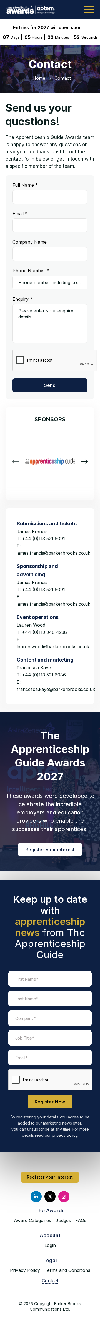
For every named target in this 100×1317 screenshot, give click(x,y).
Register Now (50, 1102)
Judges (63, 1220)
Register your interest (49, 849)
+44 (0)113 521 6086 (44, 675)
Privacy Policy (25, 1270)
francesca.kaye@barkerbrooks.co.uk (56, 689)
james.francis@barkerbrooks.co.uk (53, 553)
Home (38, 78)
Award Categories (32, 1220)
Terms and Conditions (67, 1270)
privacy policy (65, 1135)
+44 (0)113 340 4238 (44, 632)
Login (50, 1245)
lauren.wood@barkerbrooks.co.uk (53, 646)
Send (50, 385)
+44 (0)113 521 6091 (43, 538)
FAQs (80, 1220)
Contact (50, 1280)
